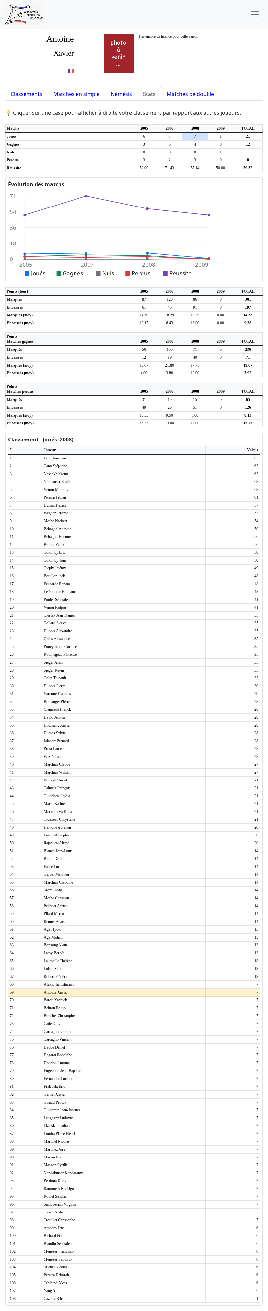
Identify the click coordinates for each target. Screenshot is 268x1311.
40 (195, 357)
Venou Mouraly (56, 489)
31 (144, 399)
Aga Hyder (52, 929)
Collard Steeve (55, 623)
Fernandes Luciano (58, 1078)
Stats (149, 94)
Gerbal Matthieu (56, 874)
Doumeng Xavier (57, 725)
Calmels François (57, 788)
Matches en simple (76, 94)
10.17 (144, 323)
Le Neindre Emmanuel (61, 591)
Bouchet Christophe (59, 1016)
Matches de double (190, 94)
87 (144, 299)
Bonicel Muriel (55, 780)
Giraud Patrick (55, 1102)
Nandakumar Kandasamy (63, 1173)
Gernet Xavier (55, 1094)
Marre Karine (54, 803)
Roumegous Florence (60, 654)
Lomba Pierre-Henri (59, 1133)
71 (195, 349)
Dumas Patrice (55, 505)
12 (144, 357)
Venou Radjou (55, 607)
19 (170, 357)
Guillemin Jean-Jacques (62, 1110)
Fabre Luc (51, 866)
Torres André (54, 1212)
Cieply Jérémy (55, 568)
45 (170, 307)
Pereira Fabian (55, 497)
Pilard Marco (54, 913)
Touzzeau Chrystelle (59, 819)
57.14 (195, 168)
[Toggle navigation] (255, 14)
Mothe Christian (56, 898)
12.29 (195, 315)
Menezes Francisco (59, 1251)
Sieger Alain (53, 662)
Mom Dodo (53, 890)
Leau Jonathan (55, 458)
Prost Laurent (54, 748)
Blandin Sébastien (58, 1243)
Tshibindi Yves (55, 1283)
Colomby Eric (54, 552)
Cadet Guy (52, 1023)
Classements (26, 94)
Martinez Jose (54, 1149)
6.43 (169, 323)
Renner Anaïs (54, 921)
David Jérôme (54, 717)
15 (195, 399)
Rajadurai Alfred (56, 843)
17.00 (195, 423)
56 (144, 349)
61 (144, 307)
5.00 (195, 415)
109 (170, 349)
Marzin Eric (53, 1157)
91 (195, 307)
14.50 (144, 315)
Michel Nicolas (55, 1267)
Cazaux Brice (54, 1298)
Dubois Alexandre (58, 631)
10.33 (144, 415)
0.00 (220, 315)
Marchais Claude (57, 764)
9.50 (169, 415)
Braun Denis (53, 858)
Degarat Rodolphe (58, 1055)
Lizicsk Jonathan (57, 1125)
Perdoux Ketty (55, 1180)
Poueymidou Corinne (60, 646)
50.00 (144, 168)
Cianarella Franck (57, 709)
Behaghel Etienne (57, 536)
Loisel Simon (54, 968)
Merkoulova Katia (58, 811)
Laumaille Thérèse (58, 961)
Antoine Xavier (56, 992)
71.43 (169, 168)
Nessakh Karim (56, 474)
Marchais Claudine (58, 882)
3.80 (169, 373)
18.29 (169, 315)
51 (195, 407)
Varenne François (57, 693)
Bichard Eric (53, 1235)
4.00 (144, 373)
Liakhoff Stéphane (58, 835)
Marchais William (57, 772)
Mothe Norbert (55, 521)
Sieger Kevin (54, 670)
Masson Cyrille (56, 1165)
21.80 (169, 365)
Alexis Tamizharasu (59, 984)
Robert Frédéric (56, 976)
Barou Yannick (55, 1000)
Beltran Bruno (55, 1008)
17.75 (195, 365)
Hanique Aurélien (57, 827)
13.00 (195, 323)
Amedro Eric (54, 1228)
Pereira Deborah (56, 1275)
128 (170, 299)
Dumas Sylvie (55, 733)
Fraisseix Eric (54, 1086)
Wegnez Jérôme (56, 513)
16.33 (144, 423)
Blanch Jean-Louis (58, 851)
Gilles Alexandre (57, 639)
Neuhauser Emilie (57, 481)
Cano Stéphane (55, 466)
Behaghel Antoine (57, 529)
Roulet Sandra (55, 1196)
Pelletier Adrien (56, 906)
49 (144, 407)
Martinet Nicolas (57, 1141)
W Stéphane (53, 756)
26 (170, 407)
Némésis (121, 94)
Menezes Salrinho (58, 1259)
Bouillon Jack (54, 576)
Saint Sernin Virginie (60, 1204)
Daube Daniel (54, 1047)
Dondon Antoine (57, 1063)
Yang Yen (51, 1290)
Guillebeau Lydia (57, 796)
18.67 (144, 365)
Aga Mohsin (53, 937)
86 (195, 299)
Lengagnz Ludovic (58, 1118)
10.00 (195, 373)
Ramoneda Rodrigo (59, 1188)
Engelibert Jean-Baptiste (62, 1071)
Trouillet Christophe (59, 1220)
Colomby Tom (55, 560)
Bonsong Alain (55, 945)
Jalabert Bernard (56, 741)
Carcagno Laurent (57, 1031)
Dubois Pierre (54, 686)
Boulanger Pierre (57, 701)
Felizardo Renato (57, 584)
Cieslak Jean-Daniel (59, 615)
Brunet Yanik (54, 544)
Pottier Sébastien (57, 599)
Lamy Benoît (54, 953)
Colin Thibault (55, 678)
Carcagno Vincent (57, 1039)
